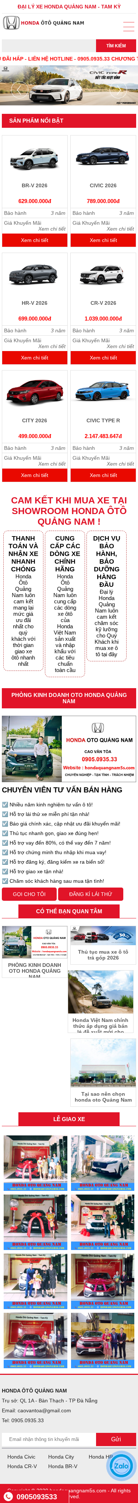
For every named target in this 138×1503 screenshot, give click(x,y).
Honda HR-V (103, 1457)
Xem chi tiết (34, 240)
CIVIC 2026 (103, 185)
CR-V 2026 (103, 303)
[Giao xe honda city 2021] (35, 1340)
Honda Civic (21, 1457)
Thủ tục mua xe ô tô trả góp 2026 (103, 955)
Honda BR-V (62, 1466)
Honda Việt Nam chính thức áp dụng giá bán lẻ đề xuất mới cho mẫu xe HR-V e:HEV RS (100, 1025)
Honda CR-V (22, 1466)
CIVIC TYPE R (103, 420)
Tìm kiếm (116, 45)
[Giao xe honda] (35, 1163)
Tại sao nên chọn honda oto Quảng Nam (103, 1097)
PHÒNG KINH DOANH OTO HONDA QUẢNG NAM (34, 970)
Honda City (61, 1457)
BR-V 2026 (34, 185)
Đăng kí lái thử (90, 894)
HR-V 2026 (34, 303)
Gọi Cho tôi (29, 894)
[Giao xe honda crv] (103, 1281)
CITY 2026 (34, 420)
